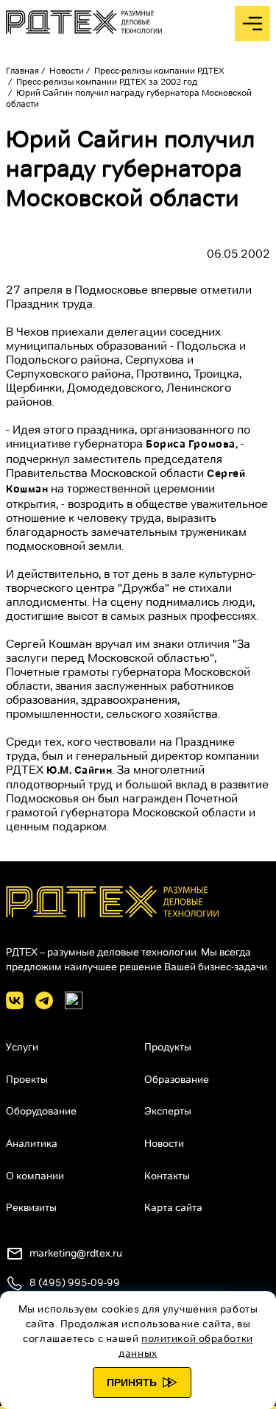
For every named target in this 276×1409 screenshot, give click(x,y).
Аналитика (31, 1143)
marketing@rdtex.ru (75, 1253)
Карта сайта (173, 1207)
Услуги (22, 1046)
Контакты (167, 1175)
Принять (132, 1382)
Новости (164, 1143)
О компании (35, 1175)
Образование (176, 1079)
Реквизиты (31, 1207)
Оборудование (41, 1110)
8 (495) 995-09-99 (74, 1282)
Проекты (27, 1079)
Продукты (167, 1046)
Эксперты (167, 1110)
